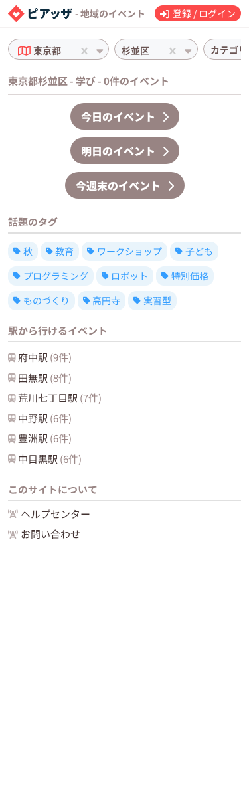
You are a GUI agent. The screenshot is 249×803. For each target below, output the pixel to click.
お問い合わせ (50, 534)
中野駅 (45, 418)
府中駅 (45, 357)
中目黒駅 (50, 459)
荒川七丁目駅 (60, 397)
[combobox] (65, 51)
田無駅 (45, 378)
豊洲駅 (45, 438)
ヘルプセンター (55, 514)
